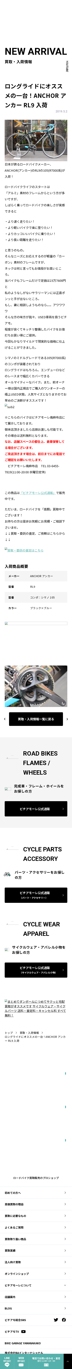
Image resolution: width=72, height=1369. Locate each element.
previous (4, 719)
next (66, 719)
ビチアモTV (12, 1332)
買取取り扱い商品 (15, 1239)
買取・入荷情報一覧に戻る (36, 719)
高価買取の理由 (14, 1204)
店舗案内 (10, 1297)
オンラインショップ (17, 1274)
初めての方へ (13, 1193)
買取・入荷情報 (29, 1033)
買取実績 (10, 1250)
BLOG (8, 1308)
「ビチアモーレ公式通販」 (38, 493)
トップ (9, 1033)
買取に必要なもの (15, 1216)
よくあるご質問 (14, 1227)
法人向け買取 (13, 1262)
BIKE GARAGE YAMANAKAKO (23, 1343)
